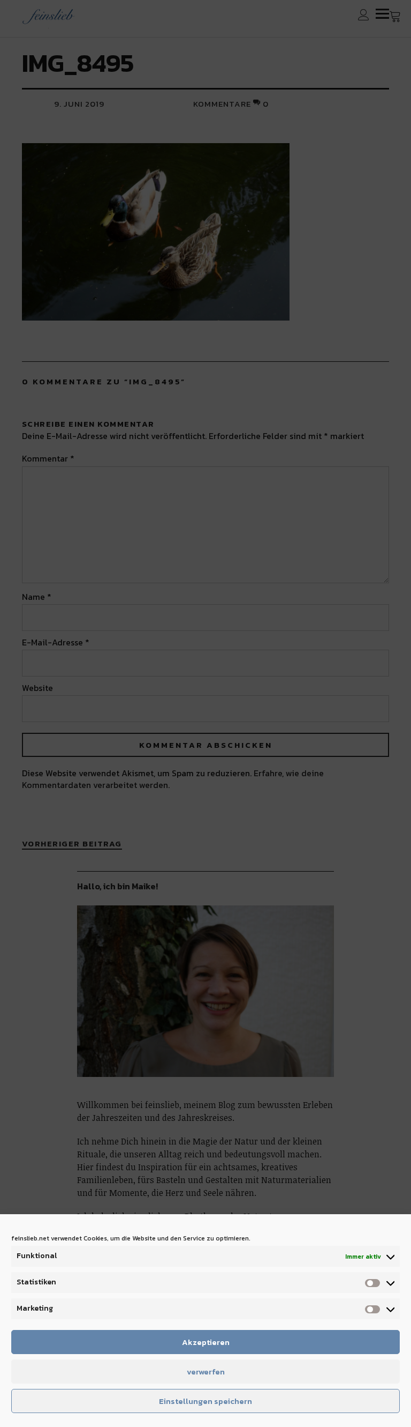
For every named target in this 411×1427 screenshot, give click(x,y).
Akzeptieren (206, 1342)
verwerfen (206, 1371)
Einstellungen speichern (205, 1401)
